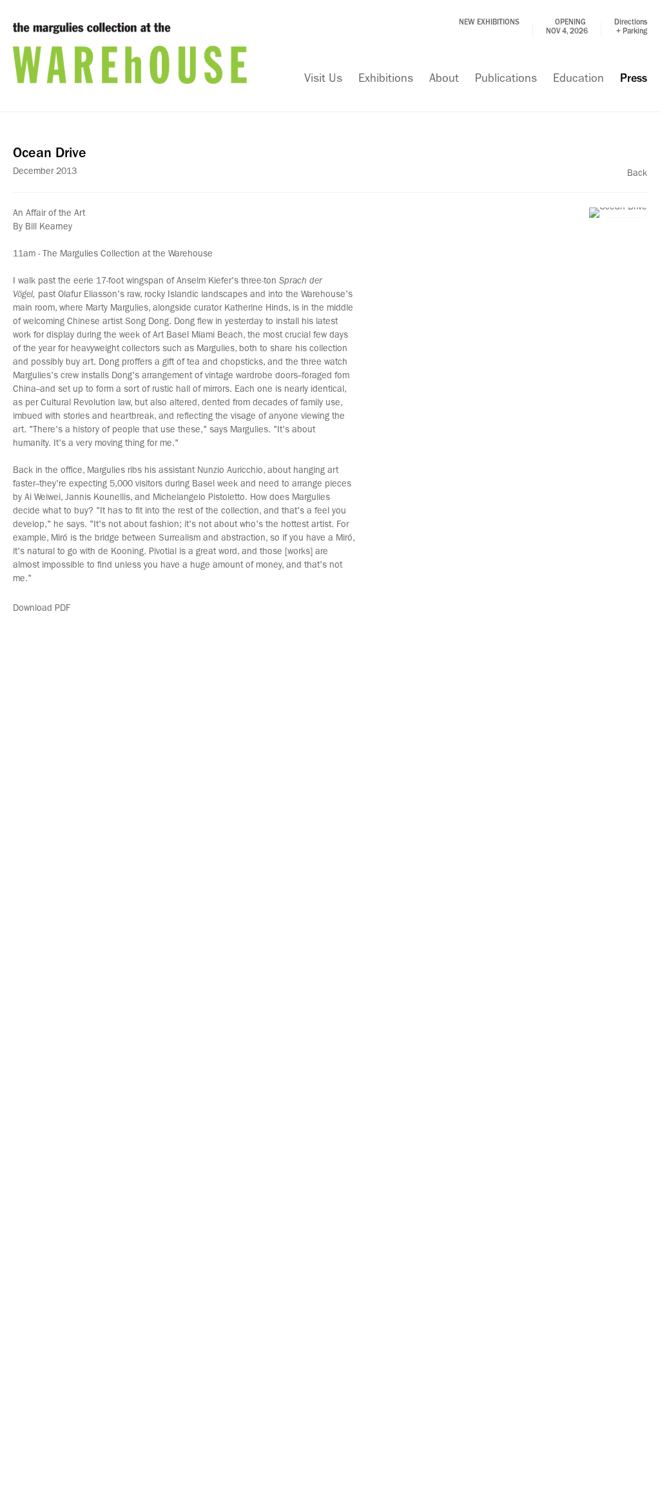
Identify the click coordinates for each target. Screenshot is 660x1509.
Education (578, 80)
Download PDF (41, 608)
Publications (506, 80)
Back (637, 173)
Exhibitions (385, 80)
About (444, 80)
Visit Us (323, 80)
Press (633, 80)
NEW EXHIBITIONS (489, 23)
